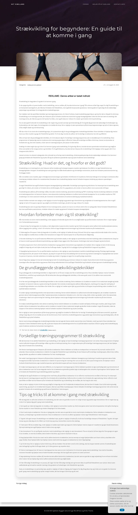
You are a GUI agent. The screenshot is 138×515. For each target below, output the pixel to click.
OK (122, 510)
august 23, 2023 (114, 85)
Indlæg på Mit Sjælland (101, 4)
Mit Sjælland (17, 4)
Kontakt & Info (119, 4)
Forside (86, 4)
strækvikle (44, 330)
